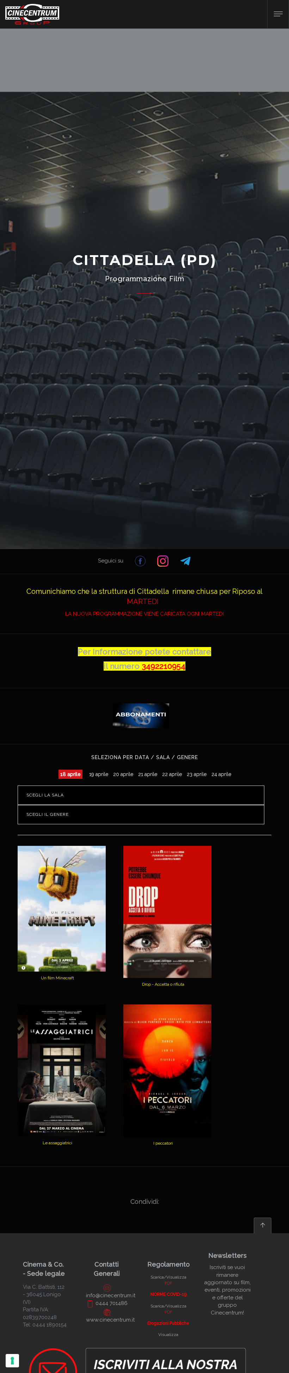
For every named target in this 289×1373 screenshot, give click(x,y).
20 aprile (123, 774)
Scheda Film (58, 967)
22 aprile (172, 774)
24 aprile (221, 774)
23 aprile (197, 774)
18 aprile (70, 774)
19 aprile (98, 774)
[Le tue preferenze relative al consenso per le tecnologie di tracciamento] (12, 1360)
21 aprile (147, 774)
